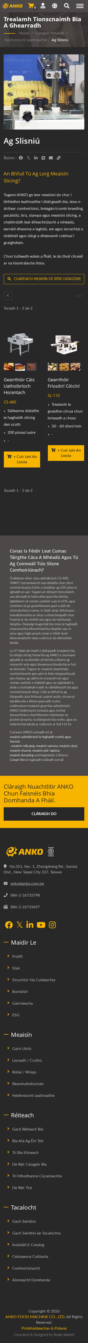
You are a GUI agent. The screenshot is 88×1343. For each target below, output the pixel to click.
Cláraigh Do (44, 814)
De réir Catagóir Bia (29, 1164)
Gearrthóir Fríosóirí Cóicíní (64, 383)
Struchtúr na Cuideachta (33, 980)
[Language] (55, 6)
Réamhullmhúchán (28, 1084)
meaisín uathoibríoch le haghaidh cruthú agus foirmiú (40, 739)
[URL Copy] (58, 158)
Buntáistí (20, 992)
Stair (16, 968)
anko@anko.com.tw (27, 884)
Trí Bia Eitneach (25, 1153)
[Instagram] (52, 925)
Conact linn (17, 760)
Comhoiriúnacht (26, 1268)
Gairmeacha (22, 1003)
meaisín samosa (47, 746)
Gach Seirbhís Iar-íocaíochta (36, 1233)
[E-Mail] (50, 158)
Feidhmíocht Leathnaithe (26, 40)
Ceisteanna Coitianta (30, 1257)
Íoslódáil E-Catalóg (28, 1245)
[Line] (43, 158)
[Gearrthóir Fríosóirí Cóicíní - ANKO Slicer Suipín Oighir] (66, 348)
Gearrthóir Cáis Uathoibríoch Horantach (19, 386)
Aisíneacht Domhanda (31, 1280)
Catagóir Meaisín (49, 33)
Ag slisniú (60, 40)
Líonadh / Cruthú (27, 1060)
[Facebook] (20, 158)
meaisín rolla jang (23, 746)
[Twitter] (28, 158)
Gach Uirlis (21, 1049)
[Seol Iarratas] (31, 5)
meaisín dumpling (22, 755)
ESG (16, 1015)
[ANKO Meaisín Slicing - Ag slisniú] (44, 93)
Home (24, 33)
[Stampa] (8, 296)
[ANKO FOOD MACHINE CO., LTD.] (44, 851)
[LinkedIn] (36, 158)
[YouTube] (41, 925)
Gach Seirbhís (24, 1221)
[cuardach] (67, 6)
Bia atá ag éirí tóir (28, 1141)
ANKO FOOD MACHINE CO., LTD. (35, 1317)
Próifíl (17, 957)
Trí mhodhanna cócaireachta (37, 1176)
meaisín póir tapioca (45, 750)
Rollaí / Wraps (24, 1072)
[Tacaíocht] (43, 6)
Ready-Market (64, 1334)
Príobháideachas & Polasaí (44, 1328)
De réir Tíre (22, 1188)
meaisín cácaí (68, 746)
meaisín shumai (20, 750)
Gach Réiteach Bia (27, 1129)
